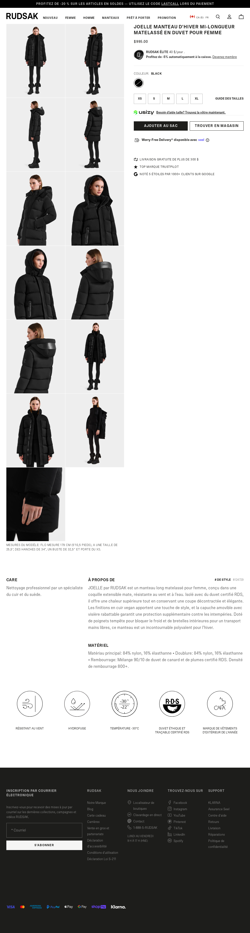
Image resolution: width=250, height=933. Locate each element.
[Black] (139, 83)
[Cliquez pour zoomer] (35, 61)
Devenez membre (224, 57)
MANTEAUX (110, 17)
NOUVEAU (50, 17)
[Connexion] (229, 17)
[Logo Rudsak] (22, 16)
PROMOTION (167, 17)
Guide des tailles (229, 98)
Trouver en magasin (217, 126)
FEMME (70, 17)
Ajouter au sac (161, 126)
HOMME (89, 17)
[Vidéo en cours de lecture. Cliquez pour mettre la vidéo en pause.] (58, 474)
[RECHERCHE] (218, 17)
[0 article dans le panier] (241, 16)
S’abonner (44, 845)
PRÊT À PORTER (138, 17)
